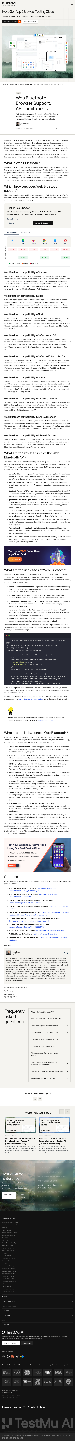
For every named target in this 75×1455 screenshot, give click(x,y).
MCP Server (5, 1240)
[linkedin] (58, 129)
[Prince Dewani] (37, 966)
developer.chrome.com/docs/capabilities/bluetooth (29, 921)
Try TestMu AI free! (45, 720)
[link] (9, 4)
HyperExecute (6, 1256)
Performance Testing (8, 1258)
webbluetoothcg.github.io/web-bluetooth (25, 903)
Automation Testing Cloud (10, 1222)
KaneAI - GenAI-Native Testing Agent (13, 1225)
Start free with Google (11, 21)
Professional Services (8, 1289)
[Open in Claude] (8, 997)
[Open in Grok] (14, 997)
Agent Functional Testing (9, 1232)
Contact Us (35, 1407)
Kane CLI (4, 1227)
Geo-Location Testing (9, 1271)
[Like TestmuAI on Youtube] (14, 1438)
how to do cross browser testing (30, 699)
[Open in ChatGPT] (5, 997)
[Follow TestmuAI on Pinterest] (21, 1438)
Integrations (6, 1284)
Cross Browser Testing (9, 1243)
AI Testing (5, 1253)
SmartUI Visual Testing (9, 1281)
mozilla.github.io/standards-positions (50, 930)
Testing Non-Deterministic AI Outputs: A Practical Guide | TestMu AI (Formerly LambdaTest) (20, 1141)
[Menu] (72, 4)
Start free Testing (10, 1343)
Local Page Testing (8, 1266)
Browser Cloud (6, 1261)
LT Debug (5, 1263)
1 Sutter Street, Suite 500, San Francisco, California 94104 (11, 1396)
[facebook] (56, 129)
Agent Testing (6, 1230)
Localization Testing (8, 1279)
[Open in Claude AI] (13, 1356)
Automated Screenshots (9, 1268)
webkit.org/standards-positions (45, 934)
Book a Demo (23, 1196)
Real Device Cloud (7, 1245)
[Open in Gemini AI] (17, 997)
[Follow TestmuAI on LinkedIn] (11, 1438)
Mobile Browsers (26, 232)
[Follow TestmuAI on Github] (18, 1438)
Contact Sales (9, 1195)
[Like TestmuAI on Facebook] (3, 1438)
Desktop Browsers (11, 232)
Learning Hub (28, 84)
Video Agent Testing (8, 1235)
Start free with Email (30, 21)
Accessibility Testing (8, 1273)
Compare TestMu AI (8, 1291)
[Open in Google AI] (22, 1356)
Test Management (8, 1248)
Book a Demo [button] (27, 1343)
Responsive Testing (8, 1276)
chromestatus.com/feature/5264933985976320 (27, 927)
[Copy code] (67, 635)
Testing (18, 93)
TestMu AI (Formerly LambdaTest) (12, 84)
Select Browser (12, 219)
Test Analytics (6, 1286)
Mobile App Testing (8, 1250)
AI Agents (5, 1238)
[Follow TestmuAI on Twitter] (7, 1438)
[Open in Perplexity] (11, 997)
